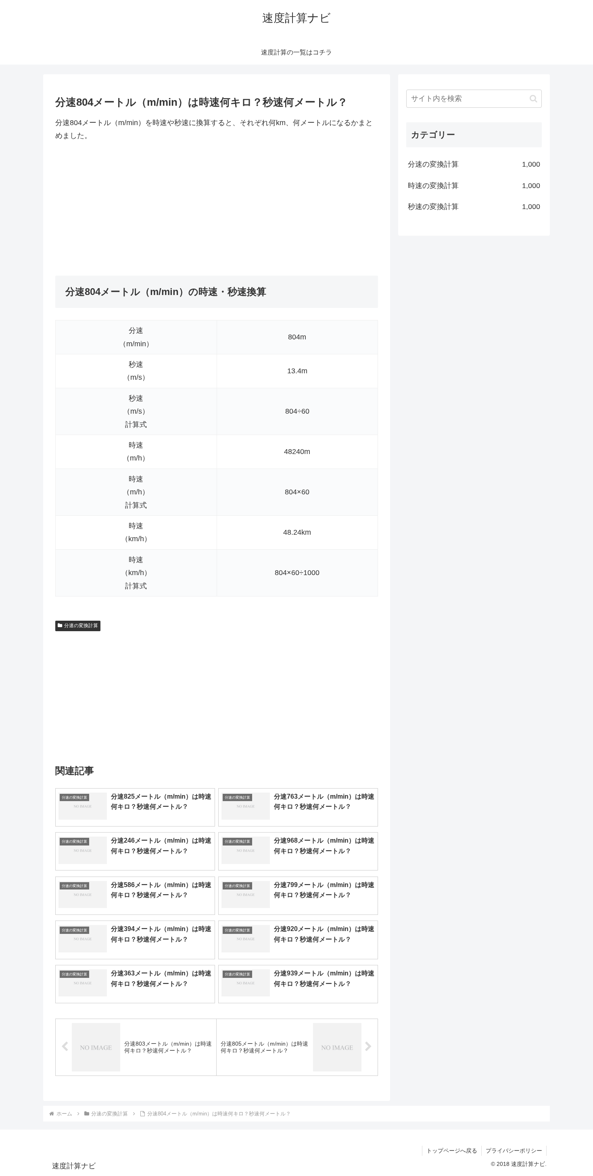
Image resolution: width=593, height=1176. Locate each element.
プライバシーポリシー (514, 1150)
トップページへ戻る (451, 1150)
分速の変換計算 (81, 625)
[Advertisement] (216, 209)
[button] (533, 98)
